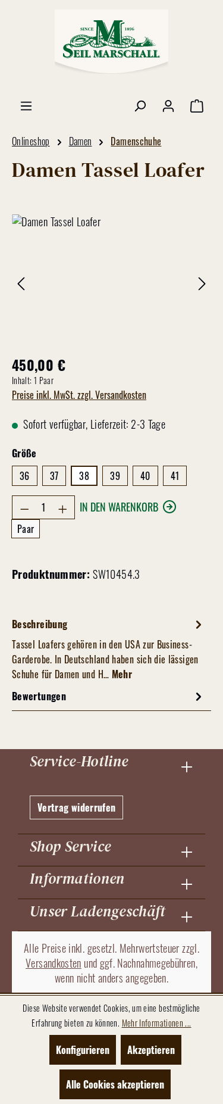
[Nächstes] (202, 281)
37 (54, 476)
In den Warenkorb (119, 506)
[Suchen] (139, 105)
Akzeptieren (151, 1050)
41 (175, 476)
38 (84, 476)
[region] (111, 281)
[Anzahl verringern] (24, 507)
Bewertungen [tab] (39, 696)
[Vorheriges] (21, 281)
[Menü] (26, 105)
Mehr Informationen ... (156, 1022)
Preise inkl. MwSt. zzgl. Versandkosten (79, 395)
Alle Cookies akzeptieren (115, 1084)
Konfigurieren (82, 1050)
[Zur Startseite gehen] (111, 42)
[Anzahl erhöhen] (63, 507)
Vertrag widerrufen (76, 807)
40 (145, 476)
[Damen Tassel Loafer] (111, 281)
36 (25, 476)
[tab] (108, 649)
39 (115, 476)
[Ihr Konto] (168, 105)
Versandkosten (53, 963)
